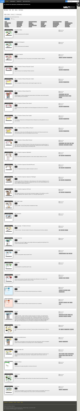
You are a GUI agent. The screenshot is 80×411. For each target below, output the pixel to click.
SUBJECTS (19, 1)
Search (16, 10)
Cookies (18, 402)
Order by (12, 14)
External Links (62, 30)
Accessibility (11, 402)
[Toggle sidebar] (79, 5)
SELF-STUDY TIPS (26, 1)
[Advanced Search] (66, 1)
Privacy (15, 402)
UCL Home (6, 10)
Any (13, 18)
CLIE (10, 10)
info (16, 44)
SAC (13, 10)
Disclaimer (6, 402)
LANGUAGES (12, 1)
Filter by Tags (19, 14)
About (22, 402)
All (11, 18)
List (6, 14)
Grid (9, 14)
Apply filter (7, 18)
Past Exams (21, 10)
